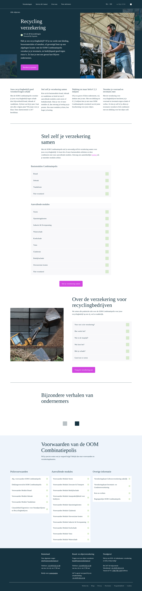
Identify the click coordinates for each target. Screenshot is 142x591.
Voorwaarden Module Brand (22, 490)
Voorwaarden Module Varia (62, 534)
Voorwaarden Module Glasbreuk (64, 511)
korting (94, 155)
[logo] (16, 566)
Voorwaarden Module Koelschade (65, 528)
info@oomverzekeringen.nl (49, 561)
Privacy (99, 586)
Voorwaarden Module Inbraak (22, 496)
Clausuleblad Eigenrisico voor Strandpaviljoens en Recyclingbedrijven (28, 509)
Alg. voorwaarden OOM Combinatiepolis (26, 479)
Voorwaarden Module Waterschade (65, 539)
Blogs (93, 586)
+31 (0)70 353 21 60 (84, 566)
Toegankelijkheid (119, 586)
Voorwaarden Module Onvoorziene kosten (67, 516)
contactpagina (53, 573)
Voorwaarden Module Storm (63, 479)
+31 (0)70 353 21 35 (117, 568)
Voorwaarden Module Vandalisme (23, 502)
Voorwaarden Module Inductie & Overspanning (69, 522)
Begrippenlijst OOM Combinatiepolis (107, 499)
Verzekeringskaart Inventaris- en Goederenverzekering (105, 486)
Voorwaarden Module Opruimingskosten (67, 505)
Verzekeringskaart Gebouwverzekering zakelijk (110, 479)
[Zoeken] (131, 4)
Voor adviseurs (66, 4)
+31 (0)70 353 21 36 (78, 578)
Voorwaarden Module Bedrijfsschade (66, 490)
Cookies (129, 586)
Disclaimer (108, 586)
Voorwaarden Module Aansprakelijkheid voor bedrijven (69, 497)
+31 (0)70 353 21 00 (54, 566)
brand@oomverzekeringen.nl (81, 561)
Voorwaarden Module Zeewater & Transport (68, 485)
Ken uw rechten (99, 493)
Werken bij (85, 586)
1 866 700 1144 (117, 571)
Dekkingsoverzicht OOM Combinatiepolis (26, 485)
